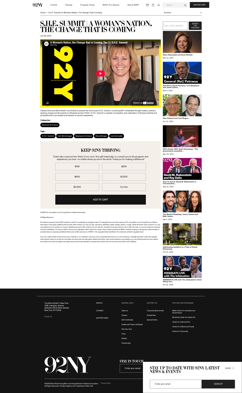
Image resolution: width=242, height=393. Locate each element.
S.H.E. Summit (48, 136)
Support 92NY (199, 5)
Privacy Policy (106, 383)
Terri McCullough (65, 136)
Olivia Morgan (101, 136)
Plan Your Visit (127, 329)
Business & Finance (50, 125)
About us (125, 311)
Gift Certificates (127, 320)
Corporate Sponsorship (155, 311)
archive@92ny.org (127, 239)
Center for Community (180, 331)
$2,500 (77, 187)
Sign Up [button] (218, 384)
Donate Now (151, 315)
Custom (124, 187)
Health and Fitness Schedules (132, 324)
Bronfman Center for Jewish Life (183, 317)
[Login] (158, 5)
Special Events (152, 320)
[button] (181, 12)
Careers (124, 315)
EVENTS (99, 303)
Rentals (124, 338)
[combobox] (175, 5)
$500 (77, 177)
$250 (124, 166)
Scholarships (126, 343)
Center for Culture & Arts (181, 322)
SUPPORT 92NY (102, 318)
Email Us (48, 317)
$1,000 (124, 177)
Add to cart (100, 199)
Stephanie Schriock (83, 136)
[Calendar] (147, 5)
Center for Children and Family (183, 327)
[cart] (153, 5)
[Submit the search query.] (185, 5)
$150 (77, 166)
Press (124, 334)
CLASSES (99, 311)
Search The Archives (195, 26)
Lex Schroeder (117, 136)
